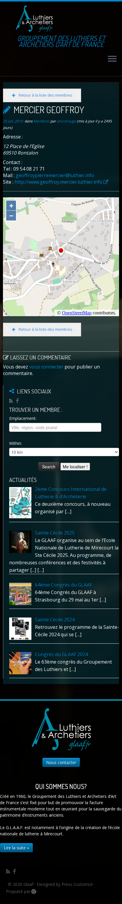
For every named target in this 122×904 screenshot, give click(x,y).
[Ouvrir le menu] (112, 59)
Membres (41, 121)
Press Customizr (77, 884)
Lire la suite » (16, 848)
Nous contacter (61, 762)
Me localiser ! (75, 467)
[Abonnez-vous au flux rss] (12, 400)
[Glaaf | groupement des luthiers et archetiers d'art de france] (34, 18)
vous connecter (46, 366)
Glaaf (28, 884)
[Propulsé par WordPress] (33, 890)
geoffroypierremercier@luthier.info (55, 175)
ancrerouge (66, 121)
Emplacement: (22, 418)
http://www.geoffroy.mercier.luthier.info (58, 182)
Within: (15, 443)
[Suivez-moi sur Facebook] (19, 400)
